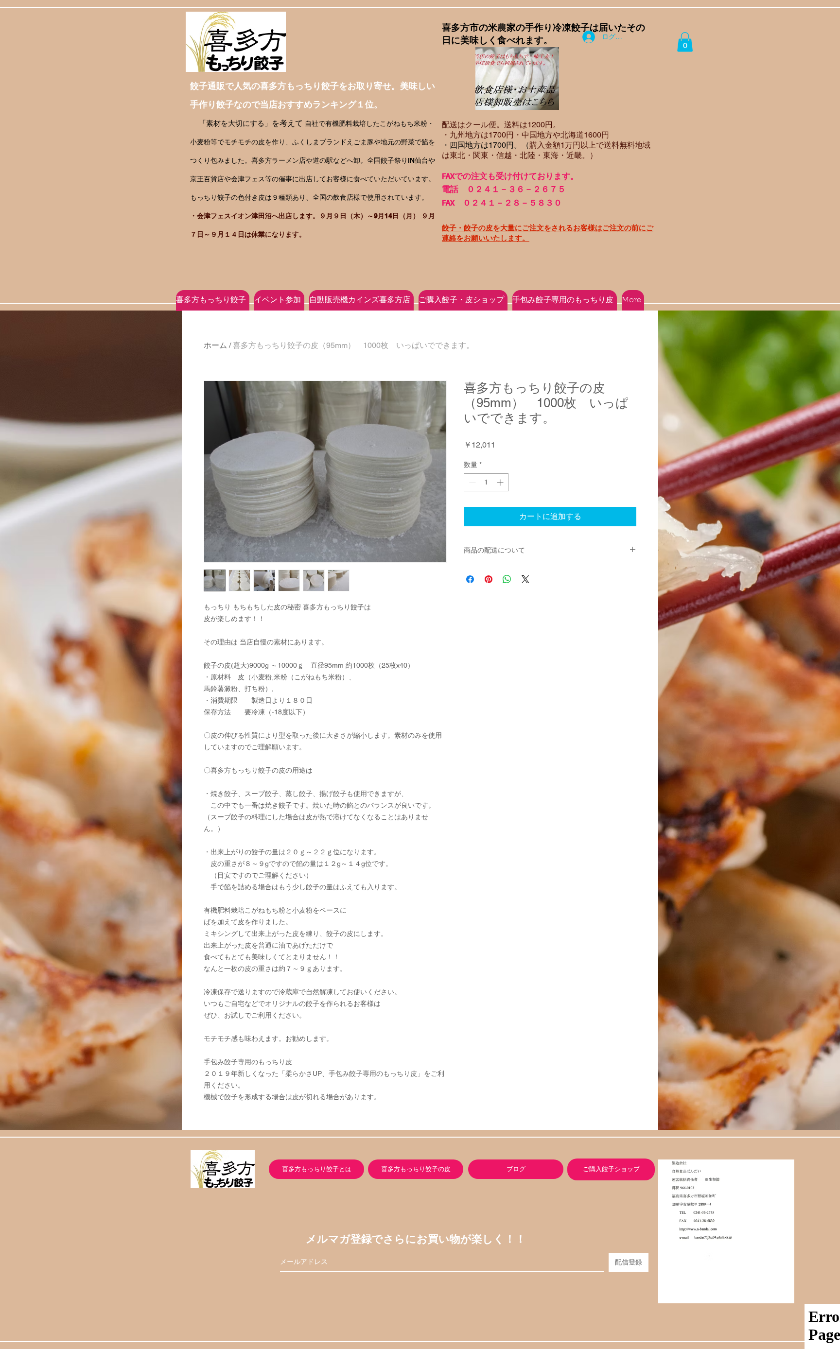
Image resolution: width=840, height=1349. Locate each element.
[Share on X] (525, 579)
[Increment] (501, 482)
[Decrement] (471, 482)
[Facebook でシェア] (470, 579)
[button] (685, 42)
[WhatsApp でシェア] (507, 579)
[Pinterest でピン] (488, 579)
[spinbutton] (486, 482)
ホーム (215, 345)
